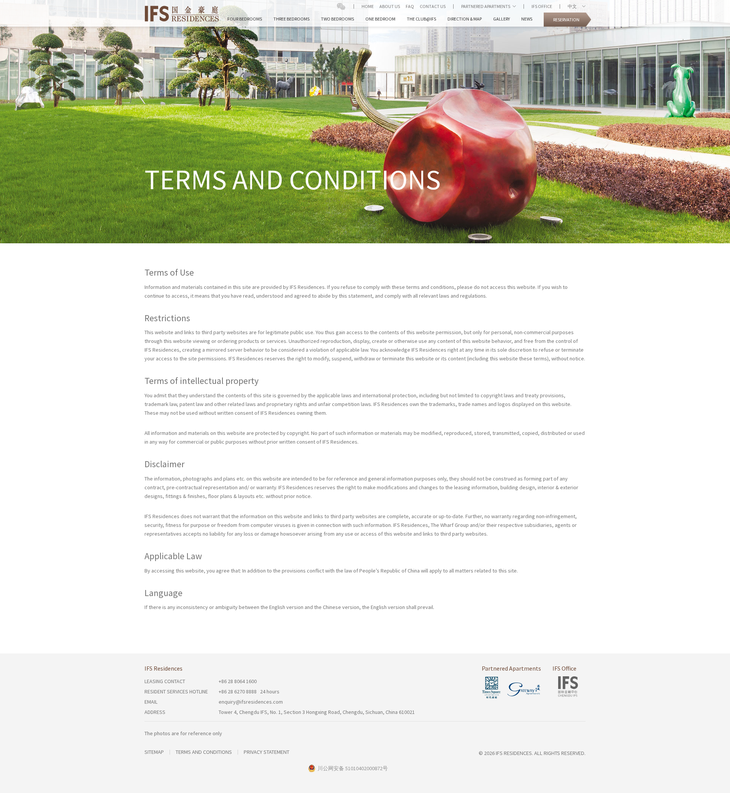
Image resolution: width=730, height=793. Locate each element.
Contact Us (433, 6)
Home (368, 6)
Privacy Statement (266, 752)
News (526, 19)
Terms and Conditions (204, 752)
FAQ (410, 6)
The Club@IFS (421, 19)
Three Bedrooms (291, 19)
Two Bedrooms (337, 19)
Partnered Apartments (485, 6)
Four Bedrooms (244, 19)
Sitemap (154, 752)
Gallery (501, 19)
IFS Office (542, 6)
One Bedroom (380, 19)
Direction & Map (465, 19)
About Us (389, 6)
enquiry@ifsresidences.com (251, 701)
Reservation (566, 19)
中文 (574, 6)
